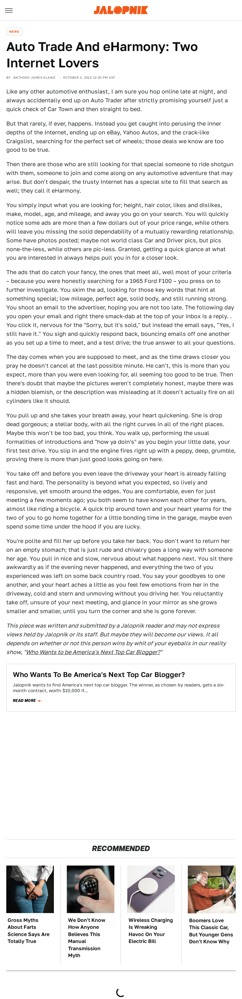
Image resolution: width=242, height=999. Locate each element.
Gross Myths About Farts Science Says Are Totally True (28, 930)
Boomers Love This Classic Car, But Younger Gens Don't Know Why (211, 931)
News (14, 31)
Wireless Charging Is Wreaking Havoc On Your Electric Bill (151, 930)
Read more (24, 700)
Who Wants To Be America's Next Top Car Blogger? (99, 674)
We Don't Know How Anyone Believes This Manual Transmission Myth (86, 937)
